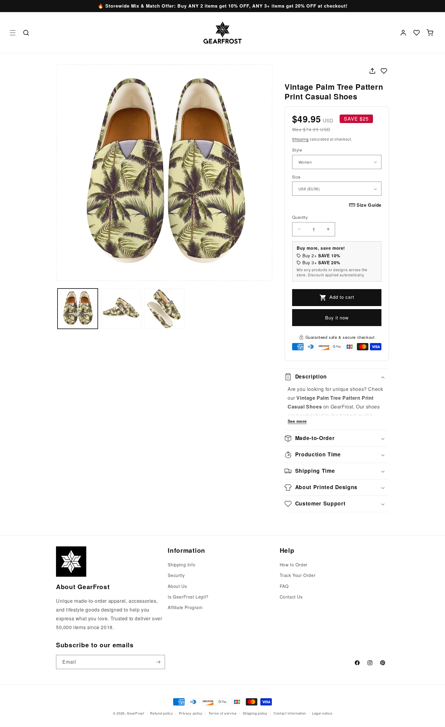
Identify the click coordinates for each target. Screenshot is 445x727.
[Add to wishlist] (384, 71)
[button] (12, 32)
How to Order (294, 565)
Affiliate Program (185, 607)
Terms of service (223, 712)
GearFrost (135, 713)
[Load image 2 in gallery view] (121, 308)
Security (176, 575)
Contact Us (291, 597)
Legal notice (322, 712)
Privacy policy (191, 712)
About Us (177, 586)
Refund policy (161, 712)
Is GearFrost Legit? (188, 597)
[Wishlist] (416, 32)
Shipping (300, 139)
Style (297, 150)
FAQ (284, 586)
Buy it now (337, 317)
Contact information (290, 712)
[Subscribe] (158, 662)
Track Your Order (298, 575)
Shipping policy (255, 712)
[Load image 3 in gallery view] (164, 308)
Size (296, 177)
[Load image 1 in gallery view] (78, 308)
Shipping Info (181, 565)
